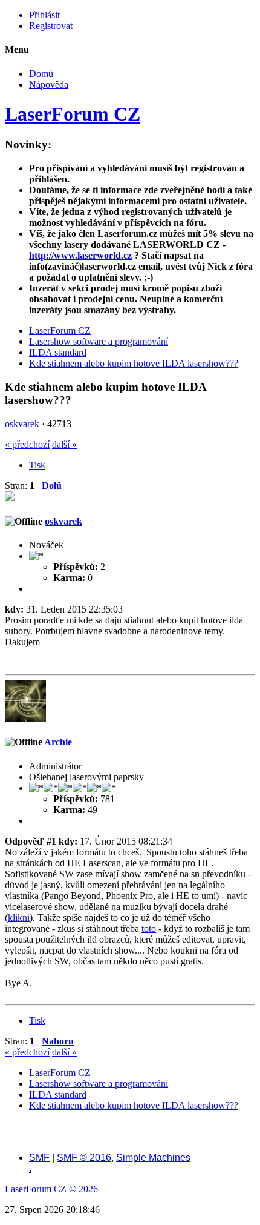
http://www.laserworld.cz (80, 255)
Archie (58, 742)
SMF (39, 1157)
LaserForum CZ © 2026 (51, 1189)
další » (64, 444)
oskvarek (22, 424)
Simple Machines (153, 1157)
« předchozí (27, 444)
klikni (19, 917)
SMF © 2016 (84, 1157)
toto (148, 928)
